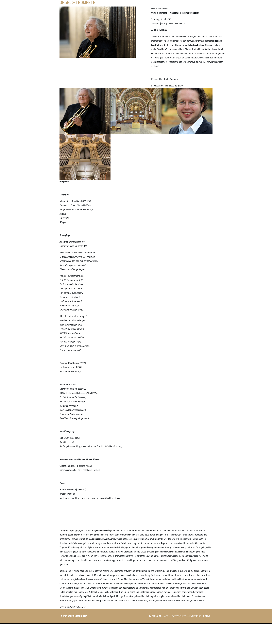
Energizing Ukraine (199, 616)
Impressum (155, 616)
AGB (166, 616)
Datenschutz (179, 616)
